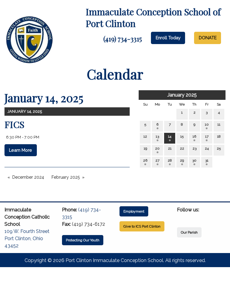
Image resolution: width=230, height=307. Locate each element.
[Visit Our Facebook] (182, 216)
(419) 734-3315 (122, 38)
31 (206, 160)
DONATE (208, 37)
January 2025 (182, 95)
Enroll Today (168, 37)
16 (194, 136)
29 (182, 160)
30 (194, 160)
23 (194, 148)
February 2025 (66, 177)
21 (170, 148)
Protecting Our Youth (82, 240)
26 (145, 160)
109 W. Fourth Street (26, 231)
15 (182, 136)
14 (169, 136)
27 (157, 160)
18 (219, 136)
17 (206, 136)
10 (207, 124)
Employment (133, 211)
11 (218, 124)
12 (145, 136)
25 (219, 148)
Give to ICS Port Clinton (142, 226)
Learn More (20, 150)
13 (157, 136)
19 (145, 148)
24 (207, 148)
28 (170, 160)
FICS (14, 124)
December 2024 (28, 177)
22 (182, 148)
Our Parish (189, 232)
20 (157, 148)
